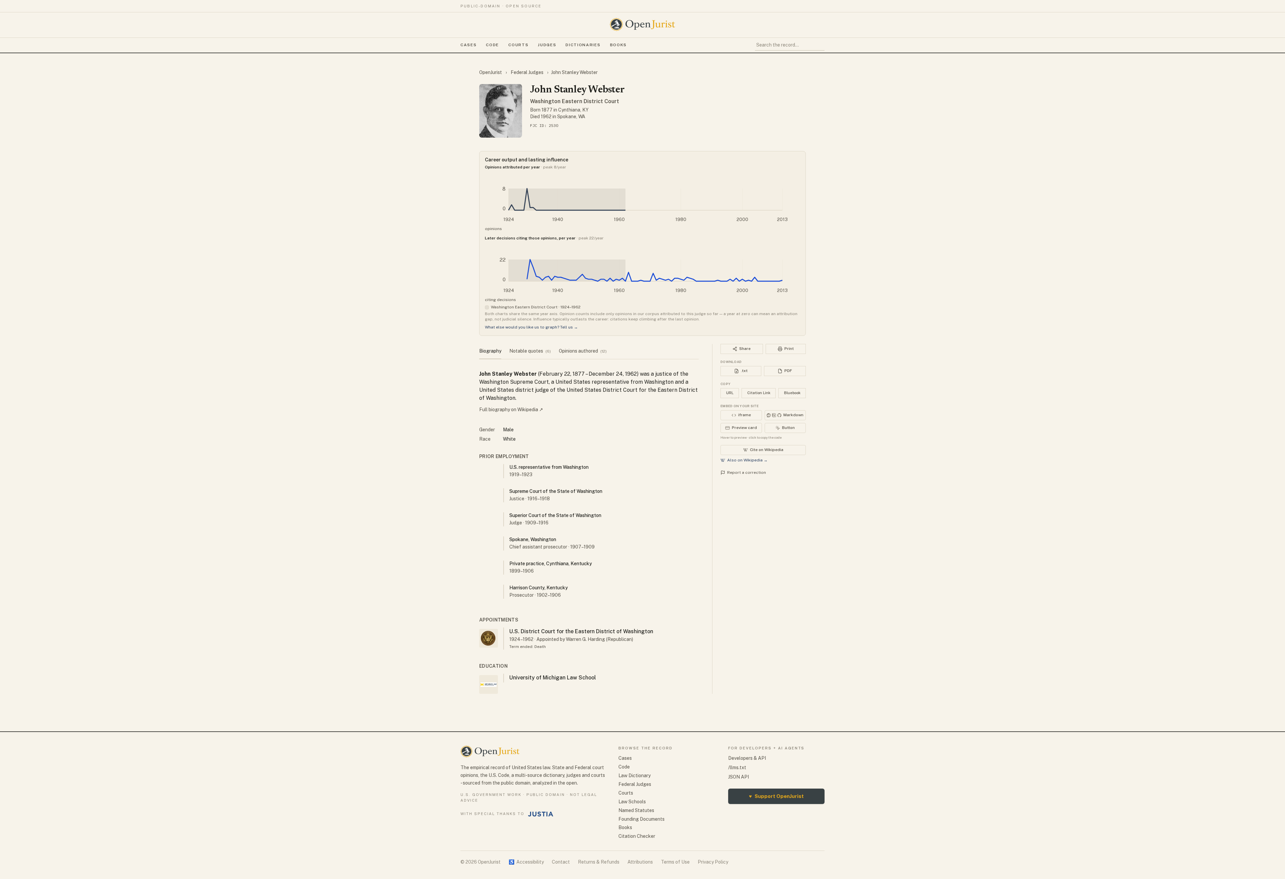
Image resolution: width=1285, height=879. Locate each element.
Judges (547, 45)
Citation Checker (636, 836)
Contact (561, 862)
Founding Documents (641, 819)
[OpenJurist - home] (642, 24)
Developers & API (747, 758)
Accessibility (526, 862)
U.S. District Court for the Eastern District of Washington (581, 631)
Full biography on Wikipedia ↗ (511, 409)
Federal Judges (527, 72)
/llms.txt (737, 767)
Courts (518, 45)
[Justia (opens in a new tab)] (541, 814)
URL (730, 393)
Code (492, 45)
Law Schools (632, 801)
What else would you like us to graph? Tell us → (531, 327)
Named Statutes (636, 810)
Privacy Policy (713, 862)
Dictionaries (583, 45)
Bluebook (792, 393)
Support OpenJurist (776, 796)
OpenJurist (491, 72)
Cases (468, 45)
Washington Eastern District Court (574, 101)
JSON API (738, 777)
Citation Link (758, 393)
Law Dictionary (634, 775)
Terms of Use (675, 862)
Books (618, 45)
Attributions (640, 862)
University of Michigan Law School (552, 677)
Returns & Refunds (598, 862)
